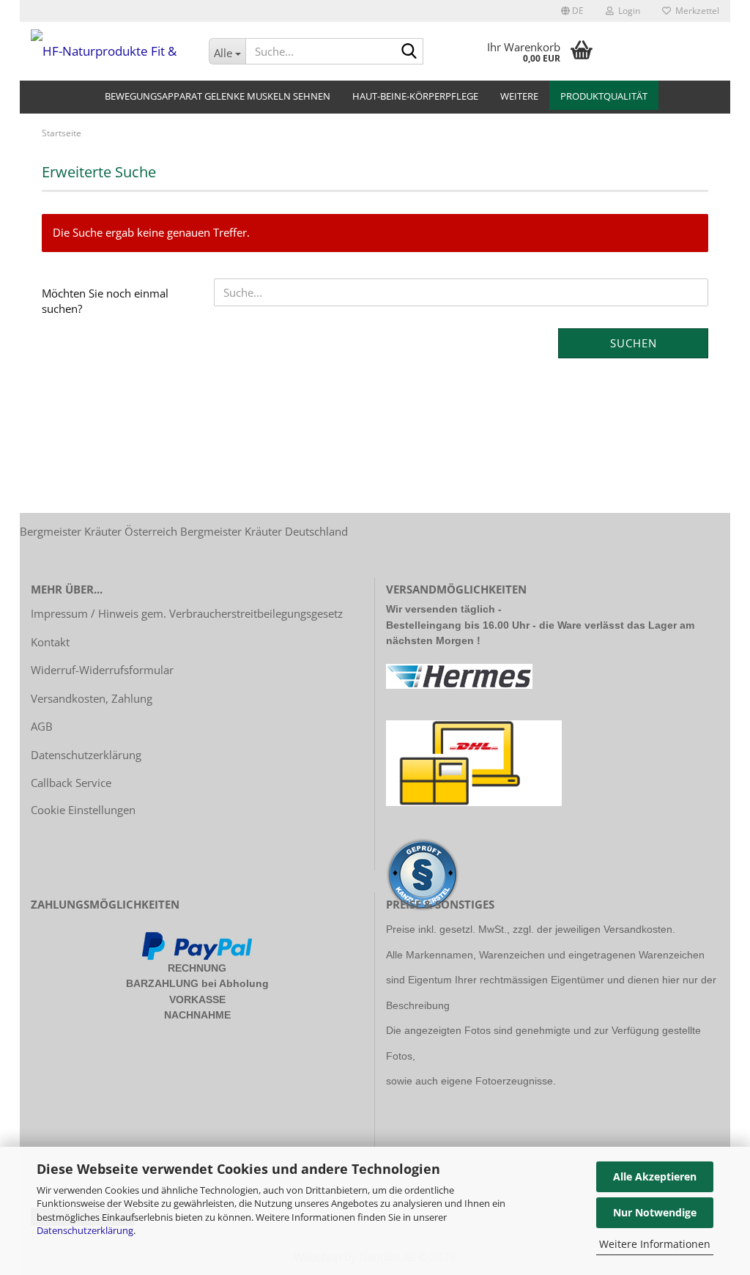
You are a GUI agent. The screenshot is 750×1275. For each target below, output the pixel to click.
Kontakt (50, 642)
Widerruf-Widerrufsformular (102, 669)
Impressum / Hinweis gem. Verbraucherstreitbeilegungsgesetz (187, 613)
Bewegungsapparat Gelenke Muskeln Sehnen (217, 96)
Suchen (633, 343)
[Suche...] (409, 52)
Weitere (519, 96)
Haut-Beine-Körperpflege (415, 96)
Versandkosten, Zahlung (91, 698)
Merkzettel (695, 10)
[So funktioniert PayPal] (197, 944)
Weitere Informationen (654, 1244)
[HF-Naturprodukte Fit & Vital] (109, 51)
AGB (42, 726)
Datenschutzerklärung (85, 1230)
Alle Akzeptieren (655, 1176)
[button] (572, 11)
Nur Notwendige (655, 1212)
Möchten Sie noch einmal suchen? (105, 301)
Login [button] (627, 10)
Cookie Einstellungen (83, 809)
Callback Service (71, 782)
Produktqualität (603, 96)
